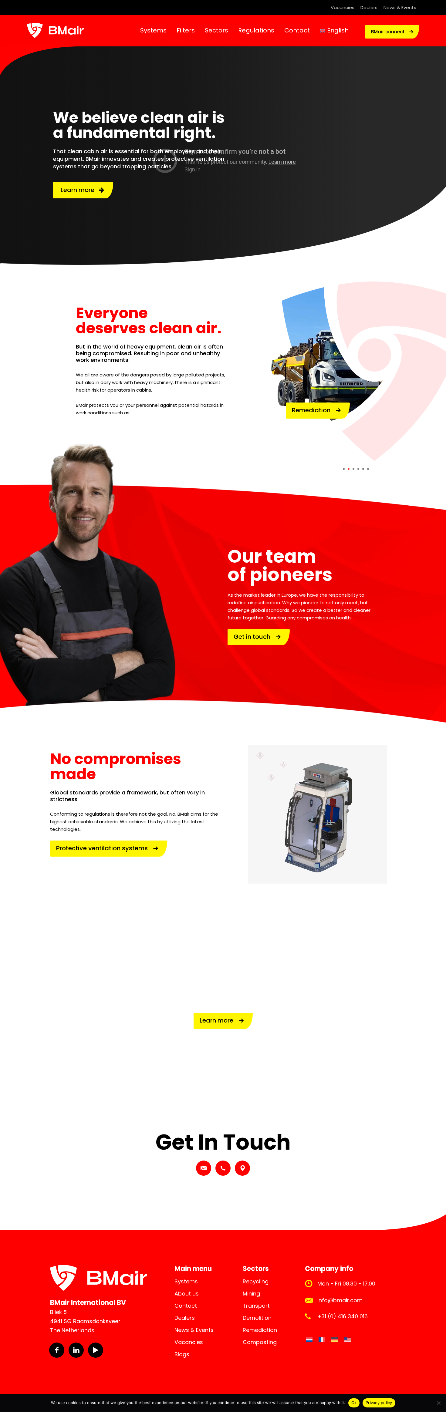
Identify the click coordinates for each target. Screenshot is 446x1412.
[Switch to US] (347, 1340)
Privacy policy (379, 1402)
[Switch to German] (334, 1340)
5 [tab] (363, 469)
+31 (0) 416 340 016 (342, 1316)
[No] (438, 1403)
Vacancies (342, 7)
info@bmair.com (340, 1300)
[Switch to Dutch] (309, 1340)
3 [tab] (353, 469)
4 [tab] (358, 469)
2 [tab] (348, 469)
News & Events (399, 7)
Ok (354, 1402)
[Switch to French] (322, 1340)
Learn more (80, 190)
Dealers (368, 7)
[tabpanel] (355, 374)
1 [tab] (343, 469)
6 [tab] (368, 469)
